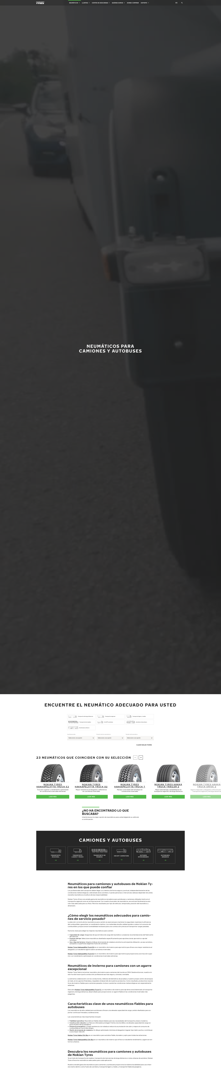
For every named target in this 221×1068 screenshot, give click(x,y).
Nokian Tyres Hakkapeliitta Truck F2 (88, 990)
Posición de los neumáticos (103, 734)
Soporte (144, 3)
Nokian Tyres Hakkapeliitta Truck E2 (52, 785)
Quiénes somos (117, 3)
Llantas (85, 3)
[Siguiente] (141, 757)
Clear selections (144, 745)
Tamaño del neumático (132, 734)
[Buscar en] (182, 3)
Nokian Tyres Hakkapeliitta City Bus (81, 1039)
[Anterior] (135, 757)
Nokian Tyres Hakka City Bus (78, 1035)
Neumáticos (73, 3)
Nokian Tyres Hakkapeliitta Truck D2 (91, 785)
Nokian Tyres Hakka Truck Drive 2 (207, 785)
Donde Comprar (133, 3)
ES (176, 3)
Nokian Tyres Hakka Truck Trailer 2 (168, 785)
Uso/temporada (71, 734)
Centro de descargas (100, 3)
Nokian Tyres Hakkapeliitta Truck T (129, 785)
